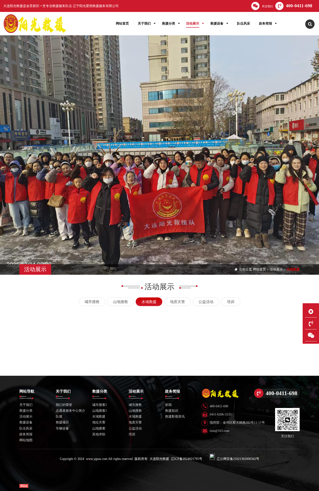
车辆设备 (62, 428)
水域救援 (293, 269)
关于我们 (25, 405)
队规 (59, 416)
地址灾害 (98, 422)
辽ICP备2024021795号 (186, 459)
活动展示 (276, 269)
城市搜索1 (99, 405)
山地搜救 (120, 302)
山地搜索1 (99, 410)
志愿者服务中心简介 (70, 410)
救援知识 (171, 410)
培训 (230, 302)
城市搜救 (92, 302)
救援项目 (62, 422)
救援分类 (25, 410)
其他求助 (98, 434)
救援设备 (25, 422)
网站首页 (259, 269)
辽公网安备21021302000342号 (238, 459)
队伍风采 (25, 428)
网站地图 (25, 440)
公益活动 (205, 302)
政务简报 (25, 434)
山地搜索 (98, 428)
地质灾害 (177, 302)
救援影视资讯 (175, 416)
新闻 (168, 405)
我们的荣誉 (64, 405)
